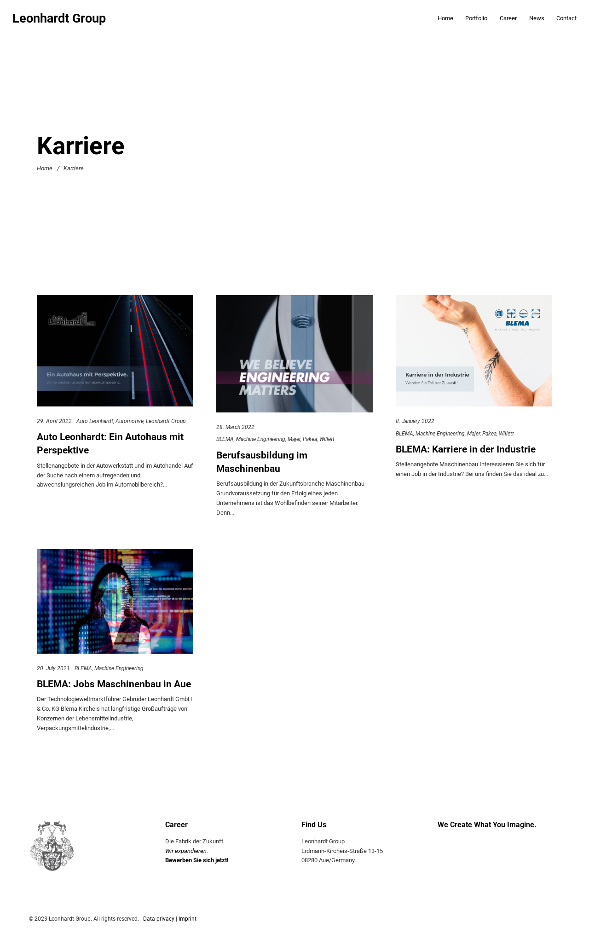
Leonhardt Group (59, 18)
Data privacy (158, 919)
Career (508, 18)
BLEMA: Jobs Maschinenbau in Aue (114, 683)
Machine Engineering (260, 439)
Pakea (310, 439)
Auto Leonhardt (94, 421)
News (536, 18)
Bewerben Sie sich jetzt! (197, 860)
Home (445, 18)
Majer (294, 439)
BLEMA (225, 439)
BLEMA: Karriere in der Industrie (466, 448)
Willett (327, 439)
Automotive (129, 421)
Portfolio (476, 18)
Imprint (187, 919)
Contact (566, 18)
